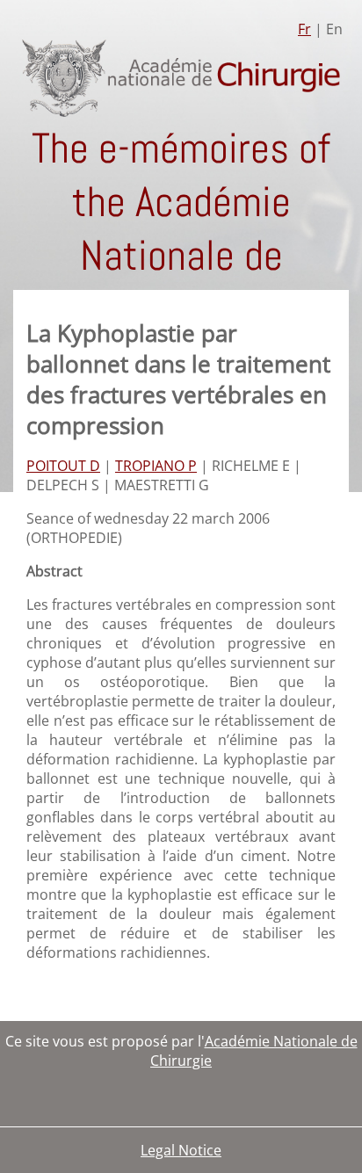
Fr (304, 29)
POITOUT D (63, 465)
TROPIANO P (156, 465)
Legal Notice (181, 1150)
